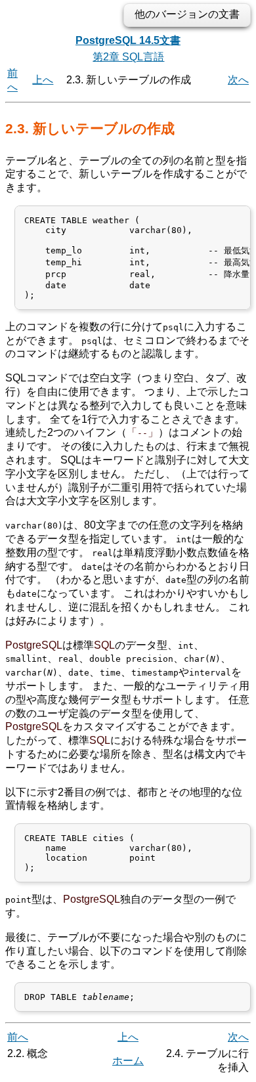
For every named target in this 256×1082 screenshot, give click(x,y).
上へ (42, 79)
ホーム (128, 1060)
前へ (17, 1037)
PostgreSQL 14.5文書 (128, 40)
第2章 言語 (128, 56)
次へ (238, 79)
